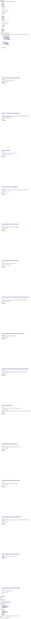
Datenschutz (3, 613)
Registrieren (3, 13)
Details (3, 82)
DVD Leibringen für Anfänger (7, 405)
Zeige (6, 42)
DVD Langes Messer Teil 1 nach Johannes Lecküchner (11, 480)
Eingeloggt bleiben (5, 10)
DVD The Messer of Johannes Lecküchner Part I (10, 186)
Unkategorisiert (4, 607)
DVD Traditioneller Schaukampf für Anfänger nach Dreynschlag (12, 333)
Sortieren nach (6, 37)
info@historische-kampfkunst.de (6, 602)
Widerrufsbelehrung (4, 612)
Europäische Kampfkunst (5, 606)
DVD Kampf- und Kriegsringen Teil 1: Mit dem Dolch (11, 77)
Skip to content (2, 0)
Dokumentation (4, 605)
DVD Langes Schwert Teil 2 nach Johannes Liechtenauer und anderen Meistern (15, 368)
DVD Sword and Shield (6, 150)
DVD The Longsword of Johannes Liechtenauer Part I (11, 113)
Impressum (3, 614)
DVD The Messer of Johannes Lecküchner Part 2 (10, 260)
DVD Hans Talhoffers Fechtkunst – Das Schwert (10, 443)
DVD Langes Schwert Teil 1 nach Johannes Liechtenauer (11, 516)
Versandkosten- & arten (5, 611)
